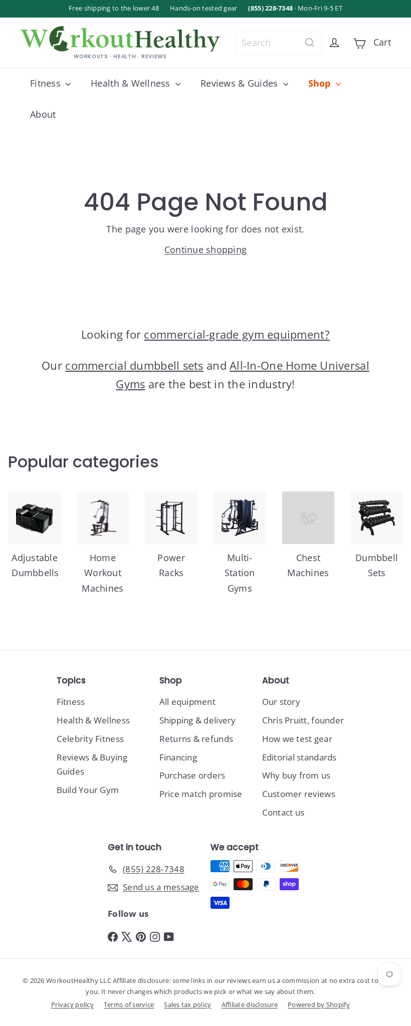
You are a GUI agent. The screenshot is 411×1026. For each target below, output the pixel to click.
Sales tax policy (187, 1004)
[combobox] (279, 43)
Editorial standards (299, 757)
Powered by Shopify (319, 1004)
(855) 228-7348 (270, 8)
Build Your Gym (88, 790)
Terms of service (129, 1004)
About (43, 114)
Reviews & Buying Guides (92, 764)
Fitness (46, 83)
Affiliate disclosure (250, 1004)
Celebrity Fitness (90, 738)
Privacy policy (72, 1004)
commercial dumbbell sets (134, 365)
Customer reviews (298, 794)
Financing (178, 757)
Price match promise (201, 794)
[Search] (310, 43)
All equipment (187, 701)
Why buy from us (296, 775)
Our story (281, 701)
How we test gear (297, 738)
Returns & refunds (196, 738)
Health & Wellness (132, 83)
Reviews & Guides (240, 83)
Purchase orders (192, 775)
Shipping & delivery (197, 720)
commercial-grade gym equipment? (236, 334)
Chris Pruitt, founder (303, 720)
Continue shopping (205, 249)
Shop (320, 83)
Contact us (283, 812)
